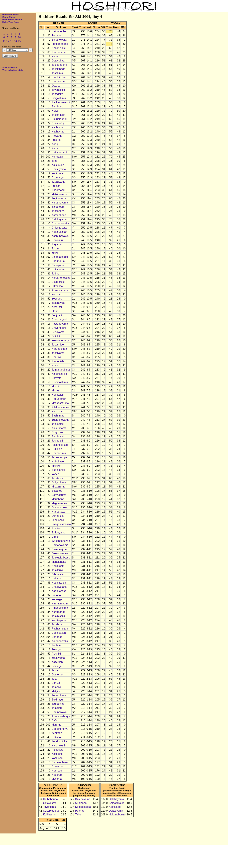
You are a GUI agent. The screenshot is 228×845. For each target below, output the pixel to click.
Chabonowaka (60, 223)
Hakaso (56, 737)
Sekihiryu (57, 699)
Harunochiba (59, 348)
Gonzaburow (59, 507)
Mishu (55, 390)
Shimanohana (60, 762)
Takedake (57, 94)
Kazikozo (57, 753)
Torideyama (58, 532)
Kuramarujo (58, 611)
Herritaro (57, 770)
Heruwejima (59, 453)
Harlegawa (58, 511)
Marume (56, 724)
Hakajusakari (59, 231)
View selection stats (12, 70)
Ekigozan (57, 432)
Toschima (57, 73)
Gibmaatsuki (59, 574)
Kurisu (55, 148)
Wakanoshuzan (61, 540)
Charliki (56, 357)
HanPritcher (59, 77)
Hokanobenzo (60, 269)
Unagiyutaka (59, 586)
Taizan (55, 670)
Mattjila (56, 691)
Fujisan (56, 185)
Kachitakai (58, 127)
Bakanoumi (58, 206)
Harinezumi (58, 81)
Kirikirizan (57, 411)
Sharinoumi (58, 261)
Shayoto (56, 378)
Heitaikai (57, 578)
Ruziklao (57, 449)
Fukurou (56, 139)
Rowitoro (57, 528)
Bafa (54, 720)
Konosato (57, 156)
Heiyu (55, 110)
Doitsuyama (59, 169)
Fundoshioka (59, 741)
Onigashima (59, 98)
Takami (56, 248)
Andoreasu (58, 190)
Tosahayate (58, 302)
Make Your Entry (10, 22)
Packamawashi (61, 102)
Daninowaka (59, 712)
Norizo (55, 365)
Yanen (55, 474)
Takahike (57, 624)
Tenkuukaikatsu (61, 557)
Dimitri (55, 536)
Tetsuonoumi (59, 64)
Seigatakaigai (60, 256)
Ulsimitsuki (58, 281)
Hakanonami (59, 152)
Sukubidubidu (60, 119)
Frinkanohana (60, 43)
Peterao (56, 35)
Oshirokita (58, 515)
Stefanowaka (59, 39)
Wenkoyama (59, 620)
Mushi (55, 386)
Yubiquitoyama (60, 419)
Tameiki (56, 687)
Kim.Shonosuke (61, 277)
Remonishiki (59, 361)
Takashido (58, 344)
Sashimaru (58, 415)
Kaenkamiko (59, 591)
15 (19, 41)
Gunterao (57, 674)
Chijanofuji (58, 123)
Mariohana (58, 499)
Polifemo (57, 645)
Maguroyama (59, 503)
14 (15, 41)
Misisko (56, 465)
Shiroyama (58, 265)
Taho (54, 160)
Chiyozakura (59, 227)
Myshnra (57, 779)
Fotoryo (56, 649)
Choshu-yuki (59, 319)
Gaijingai (57, 666)
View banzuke (9, 67)
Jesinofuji (57, 440)
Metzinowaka (59, 194)
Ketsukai (57, 307)
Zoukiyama (58, 657)
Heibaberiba (59, 31)
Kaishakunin (59, 745)
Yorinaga (57, 599)
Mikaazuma (58, 486)
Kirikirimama (59, 428)
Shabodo (57, 637)
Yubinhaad (58, 173)
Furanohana (59, 695)
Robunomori (59, 398)
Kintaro (56, 56)
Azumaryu (58, 177)
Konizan (56, 294)
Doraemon (58, 766)
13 (11, 41)
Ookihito (56, 336)
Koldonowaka (60, 641)
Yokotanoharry (60, 340)
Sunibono (57, 106)
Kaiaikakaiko (59, 373)
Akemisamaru (60, 290)
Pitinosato (57, 749)
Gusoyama (58, 332)
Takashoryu (58, 210)
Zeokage (57, 733)
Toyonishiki (58, 89)
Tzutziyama (58, 181)
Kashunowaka (60, 236)
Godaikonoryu (60, 728)
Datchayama (59, 219)
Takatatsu (57, 478)
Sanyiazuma (59, 495)
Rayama (57, 244)
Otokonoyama (60, 553)
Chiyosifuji (58, 240)
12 (7, 41)
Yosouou (57, 298)
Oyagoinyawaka (61, 524)
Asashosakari (60, 444)
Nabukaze (58, 461)
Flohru (55, 311)
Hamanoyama (60, 545)
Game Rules (8, 17)
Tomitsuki (57, 570)
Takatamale (58, 114)
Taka (54, 678)
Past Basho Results (12, 19)
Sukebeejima (59, 549)
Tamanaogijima (61, 369)
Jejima (55, 273)
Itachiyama (58, 352)
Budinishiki (58, 469)
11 (4, 41)
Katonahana (59, 215)
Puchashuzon (60, 628)
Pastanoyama (60, 323)
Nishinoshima (60, 382)
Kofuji (55, 144)
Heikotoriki (58, 566)
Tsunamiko (58, 703)
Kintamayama (60, 202)
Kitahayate (58, 131)
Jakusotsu (58, 423)
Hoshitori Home (10, 14)
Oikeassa (57, 286)
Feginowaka (59, 198)
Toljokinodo (58, 68)
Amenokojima (60, 607)
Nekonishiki (59, 48)
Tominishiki (58, 616)
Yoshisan (57, 758)
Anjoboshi (58, 436)
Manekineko (59, 561)
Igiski (55, 252)
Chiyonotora (59, 327)
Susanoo (57, 490)
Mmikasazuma (60, 403)
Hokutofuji (58, 394)
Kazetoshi (57, 662)
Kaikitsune (58, 165)
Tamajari (57, 708)
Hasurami (57, 774)
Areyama (57, 135)
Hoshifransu (59, 582)
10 (19, 37)
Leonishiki (58, 520)
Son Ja (56, 682)
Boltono (56, 595)
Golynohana (59, 482)
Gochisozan (59, 632)
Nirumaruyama (60, 603)
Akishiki (56, 653)
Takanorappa (59, 457)
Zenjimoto (57, 315)
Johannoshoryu (61, 716)
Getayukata (58, 60)
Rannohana (59, 52)
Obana (56, 85)
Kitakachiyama (60, 407)
